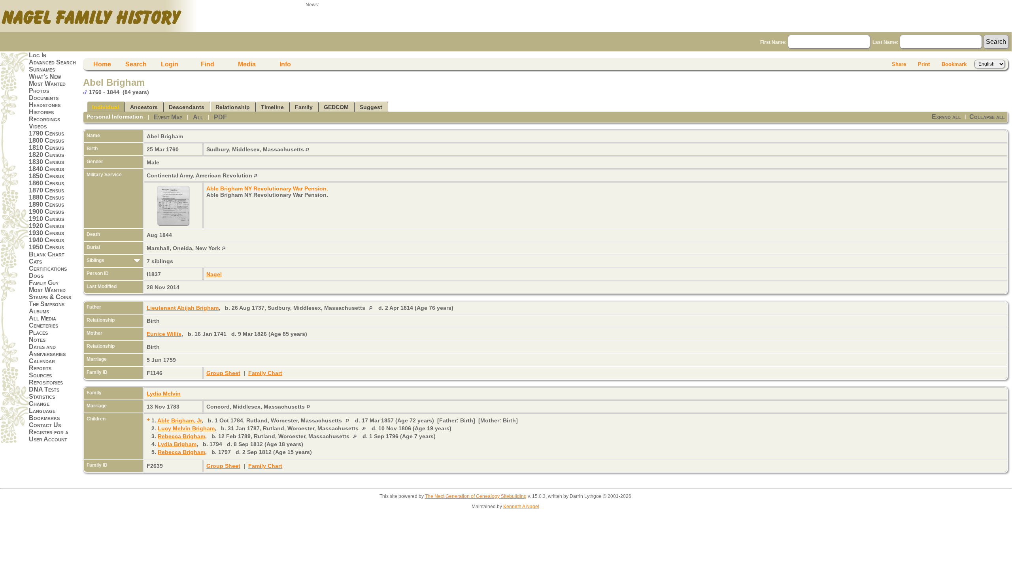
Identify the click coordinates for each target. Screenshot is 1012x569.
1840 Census (46, 169)
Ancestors (144, 107)
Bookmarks (44, 418)
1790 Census (46, 133)
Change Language (42, 407)
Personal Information (115, 116)
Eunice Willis (164, 334)
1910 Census (46, 218)
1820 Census (46, 154)
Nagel (214, 274)
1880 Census (46, 197)
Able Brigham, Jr (179, 420)
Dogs (36, 275)
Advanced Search (52, 62)
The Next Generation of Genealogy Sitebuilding (476, 496)
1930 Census (46, 233)
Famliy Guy (44, 282)
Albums (39, 311)
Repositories (46, 382)
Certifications (48, 268)
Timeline (272, 107)
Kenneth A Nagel (521, 506)
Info (285, 64)
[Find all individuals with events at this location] (307, 149)
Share (899, 64)
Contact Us (45, 425)
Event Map (168, 117)
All (198, 117)
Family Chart (265, 373)
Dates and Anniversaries (47, 350)
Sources (40, 375)
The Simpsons (46, 304)
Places (38, 332)
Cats (35, 261)
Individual (105, 107)
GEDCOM (336, 107)
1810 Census (46, 147)
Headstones (44, 105)
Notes (37, 339)
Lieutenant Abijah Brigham (183, 308)
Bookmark (954, 64)
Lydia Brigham (177, 444)
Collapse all (987, 116)
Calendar (42, 361)
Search (136, 64)
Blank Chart (46, 254)
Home (102, 64)
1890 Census (46, 204)
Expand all (946, 116)
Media (247, 64)
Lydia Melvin (164, 393)
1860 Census (46, 183)
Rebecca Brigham (181, 436)
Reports (40, 368)
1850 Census (46, 176)
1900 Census (46, 211)
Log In (37, 55)
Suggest (371, 107)
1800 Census (46, 140)
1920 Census (46, 225)
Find (207, 64)
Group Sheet (223, 373)
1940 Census (46, 240)
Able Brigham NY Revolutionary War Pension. (267, 188)
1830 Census (46, 161)
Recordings (44, 119)
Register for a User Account (48, 436)
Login (169, 64)
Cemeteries (43, 325)
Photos (39, 90)
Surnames (42, 69)
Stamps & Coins (50, 297)
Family (304, 107)
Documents (44, 97)
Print (924, 64)
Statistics (42, 396)
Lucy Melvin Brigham (186, 428)
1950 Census (46, 247)
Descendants (186, 107)
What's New (45, 76)
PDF (220, 117)
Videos (38, 126)
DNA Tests (44, 389)
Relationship (232, 107)
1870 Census (46, 190)
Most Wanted (47, 83)
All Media (42, 318)
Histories (41, 112)
